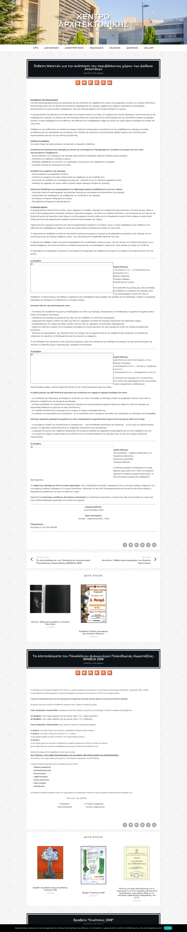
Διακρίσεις (132, 48)
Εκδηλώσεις (97, 48)
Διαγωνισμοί (52, 48)
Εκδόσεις (115, 48)
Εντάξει (168, 928)
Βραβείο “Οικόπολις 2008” (93, 893)
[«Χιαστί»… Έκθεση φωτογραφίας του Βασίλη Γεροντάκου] (50, 601)
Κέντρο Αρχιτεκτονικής (93, 20)
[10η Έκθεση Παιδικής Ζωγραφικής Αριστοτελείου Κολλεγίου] (93, 605)
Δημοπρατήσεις (74, 48)
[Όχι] (184, 928)
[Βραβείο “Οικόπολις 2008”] (93, 867)
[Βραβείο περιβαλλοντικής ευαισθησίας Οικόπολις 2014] (50, 864)
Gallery (149, 48)
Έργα (35, 48)
